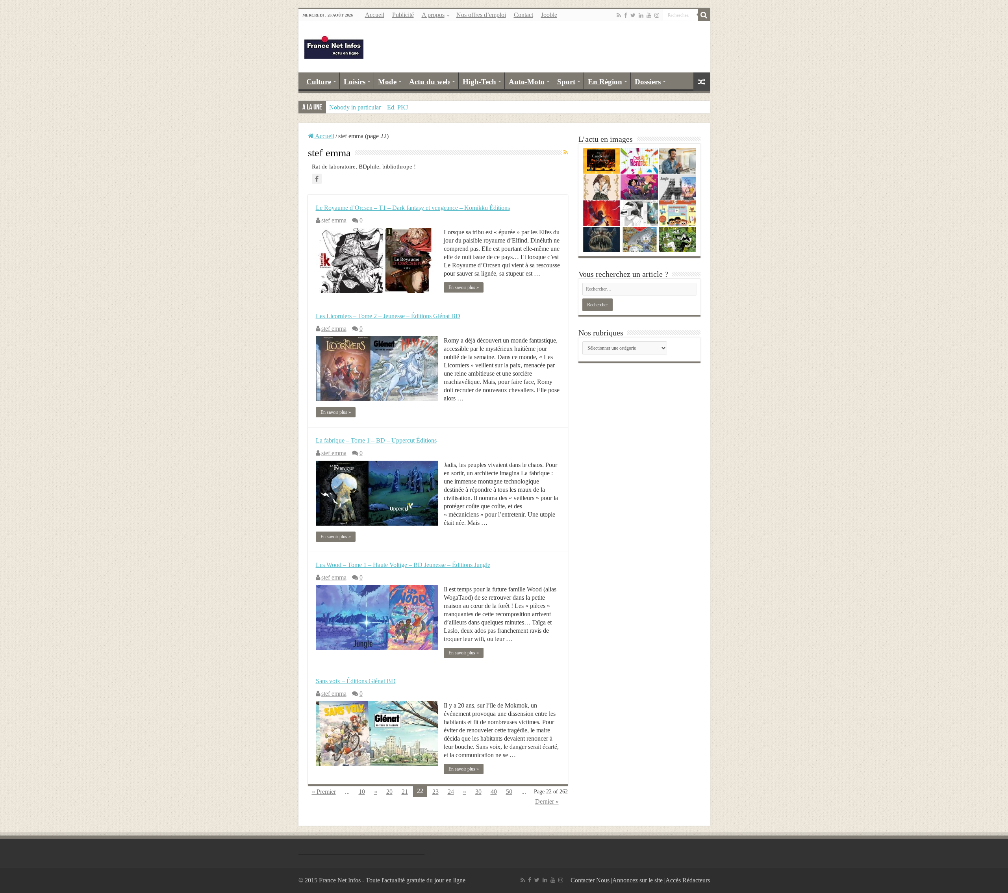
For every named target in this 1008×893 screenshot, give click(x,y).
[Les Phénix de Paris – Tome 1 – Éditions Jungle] (677, 187)
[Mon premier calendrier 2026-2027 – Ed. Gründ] (677, 213)
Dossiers (648, 82)
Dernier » (547, 801)
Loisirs (354, 82)
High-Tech (479, 82)
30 (478, 791)
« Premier (324, 791)
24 (451, 791)
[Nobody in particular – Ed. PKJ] (601, 187)
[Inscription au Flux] (565, 153)
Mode (387, 82)
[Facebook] (625, 15)
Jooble (549, 14)
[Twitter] (633, 15)
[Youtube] (649, 15)
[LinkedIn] (641, 15)
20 (389, 791)
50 (509, 791)
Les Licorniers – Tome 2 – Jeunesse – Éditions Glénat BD (388, 316)
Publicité (403, 14)
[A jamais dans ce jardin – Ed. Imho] (677, 239)
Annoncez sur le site (638, 880)
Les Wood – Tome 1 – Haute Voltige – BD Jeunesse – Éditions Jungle (403, 564)
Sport (566, 82)
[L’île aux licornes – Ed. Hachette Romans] (601, 213)
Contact (523, 14)
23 (435, 791)
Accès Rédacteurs (687, 880)
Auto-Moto (527, 82)
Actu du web (429, 82)
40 (494, 791)
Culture (318, 82)
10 (362, 791)
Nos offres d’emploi (481, 14)
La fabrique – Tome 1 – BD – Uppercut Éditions (376, 440)
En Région (605, 82)
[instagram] (657, 15)
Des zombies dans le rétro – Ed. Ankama (379, 107)
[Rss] (619, 15)
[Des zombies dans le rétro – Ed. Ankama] (639, 187)
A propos (433, 14)
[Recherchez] (704, 15)
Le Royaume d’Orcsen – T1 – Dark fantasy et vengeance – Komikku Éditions (413, 207)
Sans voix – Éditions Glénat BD (356, 681)
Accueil (374, 14)
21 (405, 791)
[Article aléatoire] (701, 81)
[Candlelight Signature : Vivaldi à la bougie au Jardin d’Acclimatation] (601, 161)
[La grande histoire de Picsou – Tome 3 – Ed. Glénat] (639, 239)
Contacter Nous (591, 880)
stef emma (333, 220)
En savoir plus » (463, 287)
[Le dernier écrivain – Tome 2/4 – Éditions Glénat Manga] (639, 213)
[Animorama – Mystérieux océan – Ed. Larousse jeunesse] (601, 239)
